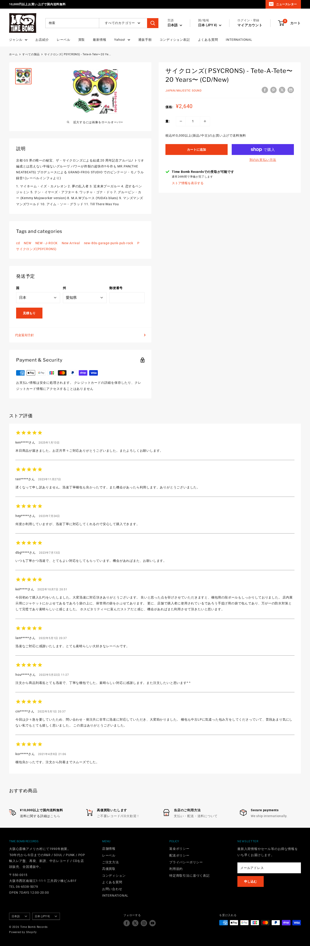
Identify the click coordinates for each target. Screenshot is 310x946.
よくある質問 (208, 39)
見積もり (29, 313)
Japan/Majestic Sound (183, 90)
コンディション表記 (175, 39)
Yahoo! (119, 39)
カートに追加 (196, 149)
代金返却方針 (24, 335)
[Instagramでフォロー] (144, 923)
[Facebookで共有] (265, 90)
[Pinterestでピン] (273, 90)
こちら (55, 816)
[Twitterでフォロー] (135, 923)
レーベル (63, 39)
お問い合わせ (112, 889)
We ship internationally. (269, 816)
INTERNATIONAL (239, 39)
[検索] (152, 23)
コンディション (114, 875)
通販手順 (145, 39)
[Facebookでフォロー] (126, 923)
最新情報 (99, 39)
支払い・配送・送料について (195, 816)
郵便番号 (116, 288)
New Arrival (71, 243)
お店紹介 (42, 39)
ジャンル (15, 39)
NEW (27, 243)
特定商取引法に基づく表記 (189, 875)
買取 (81, 39)
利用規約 (176, 869)
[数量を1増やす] (205, 121)
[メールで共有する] (291, 90)
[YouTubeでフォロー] (152, 923)
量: (167, 121)
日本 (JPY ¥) (42, 916)
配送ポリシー (179, 855)
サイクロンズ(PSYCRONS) (36, 249)
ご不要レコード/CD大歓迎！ (118, 816)
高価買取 (109, 869)
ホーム (13, 54)
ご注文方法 (110, 862)
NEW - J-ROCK (46, 243)
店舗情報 (109, 848)
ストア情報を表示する (188, 183)
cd (18, 243)
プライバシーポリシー (186, 862)
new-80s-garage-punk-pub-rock (108, 243)
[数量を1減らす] (181, 121)
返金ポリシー (179, 848)
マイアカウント (250, 25)
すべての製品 (31, 54)
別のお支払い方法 (262, 160)
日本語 (16, 916)
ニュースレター (286, 4)
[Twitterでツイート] (282, 90)
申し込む (250, 881)
